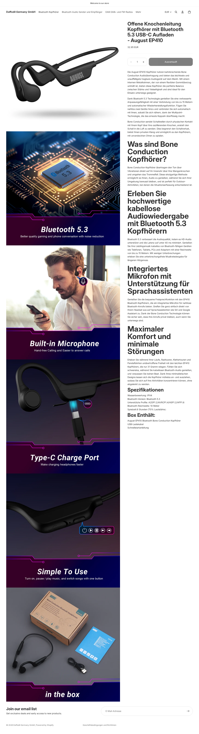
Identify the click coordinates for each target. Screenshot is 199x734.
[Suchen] (176, 12)
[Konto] (182, 12)
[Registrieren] (188, 711)
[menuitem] (138, 12)
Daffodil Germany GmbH (24, 725)
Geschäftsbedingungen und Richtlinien (99, 725)
